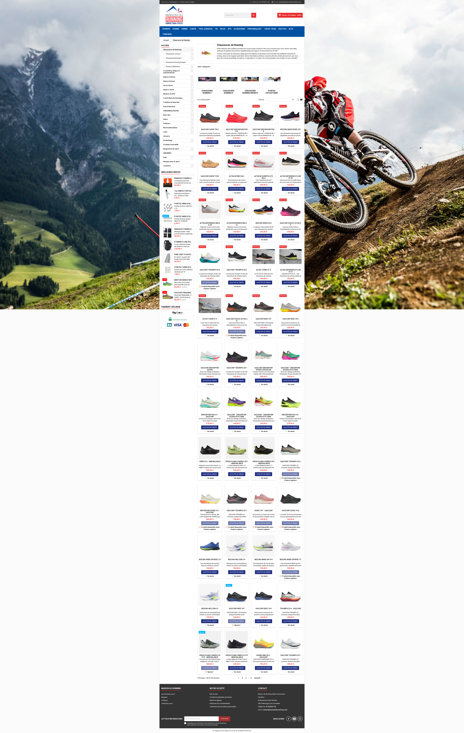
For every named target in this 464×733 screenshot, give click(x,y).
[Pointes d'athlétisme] (271, 79)
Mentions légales (216, 700)
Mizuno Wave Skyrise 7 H (210, 559)
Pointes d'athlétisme (173, 66)
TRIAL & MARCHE (205, 29)
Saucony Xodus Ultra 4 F (290, 224)
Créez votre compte (187, 2)
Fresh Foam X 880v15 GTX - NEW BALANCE (237, 656)
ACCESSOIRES (239, 29)
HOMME (176, 29)
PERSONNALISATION (171, 111)
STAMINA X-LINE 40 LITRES (183, 242)
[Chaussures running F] (207, 79)
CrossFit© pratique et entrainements (171, 72)
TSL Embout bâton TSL (183, 191)
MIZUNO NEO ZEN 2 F (209, 609)
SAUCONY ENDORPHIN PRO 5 (264, 130)
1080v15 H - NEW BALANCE (210, 461)
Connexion (173, 2)
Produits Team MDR (170, 144)
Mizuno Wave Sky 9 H (263, 559)
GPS (229, 29)
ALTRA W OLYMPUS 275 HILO (263, 177)
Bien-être (167, 115)
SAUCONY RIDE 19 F (263, 319)
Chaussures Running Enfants (176, 62)
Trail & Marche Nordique (172, 98)
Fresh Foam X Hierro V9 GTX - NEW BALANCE (209, 656)
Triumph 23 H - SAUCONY (290, 609)
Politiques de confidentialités (220, 703)
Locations (167, 166)
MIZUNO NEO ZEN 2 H (236, 559)
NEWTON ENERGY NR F (183, 280)
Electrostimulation (170, 128)
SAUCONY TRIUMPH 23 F (237, 511)
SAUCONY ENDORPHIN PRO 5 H (237, 130)
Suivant (258, 678)
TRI (216, 29)
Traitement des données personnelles (223, 707)
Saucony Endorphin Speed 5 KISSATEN (263, 369)
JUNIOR (193, 29)
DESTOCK (282, 29)
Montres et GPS (169, 94)
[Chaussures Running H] (228, 79)
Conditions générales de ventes (221, 697)
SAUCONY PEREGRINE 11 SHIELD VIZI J (183, 293)
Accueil (165, 45)
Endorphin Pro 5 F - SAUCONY (209, 416)
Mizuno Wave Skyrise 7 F (290, 559)
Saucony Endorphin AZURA (210, 369)
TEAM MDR (167, 34)
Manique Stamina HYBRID (183, 229)
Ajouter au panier (210, 142)
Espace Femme (169, 81)
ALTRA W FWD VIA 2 (236, 176)
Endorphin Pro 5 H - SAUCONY (290, 416)
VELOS (222, 29)
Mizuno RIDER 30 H (264, 223)
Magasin (164, 697)
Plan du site (214, 694)
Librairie (166, 136)
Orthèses (166, 123)
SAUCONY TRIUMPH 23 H (290, 461)
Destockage (167, 140)
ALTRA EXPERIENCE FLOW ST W (290, 177)
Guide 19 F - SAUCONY (263, 511)
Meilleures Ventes (170, 172)
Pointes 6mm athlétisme (183, 216)
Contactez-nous (166, 703)
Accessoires (168, 85)
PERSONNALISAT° (255, 29)
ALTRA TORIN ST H (263, 270)
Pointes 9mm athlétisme (183, 204)
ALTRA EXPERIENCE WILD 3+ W (210, 224)
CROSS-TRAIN (270, 29)
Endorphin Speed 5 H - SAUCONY (210, 511)
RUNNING (166, 29)
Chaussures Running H (173, 58)
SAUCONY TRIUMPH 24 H (210, 270)
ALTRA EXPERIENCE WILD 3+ (237, 224)
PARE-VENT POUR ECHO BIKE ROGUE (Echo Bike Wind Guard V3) (183, 254)
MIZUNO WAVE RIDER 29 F (290, 129)
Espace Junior (168, 90)
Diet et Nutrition (169, 106)
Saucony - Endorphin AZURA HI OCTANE (290, 369)
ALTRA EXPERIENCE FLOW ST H (290, 271)
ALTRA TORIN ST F (209, 319)
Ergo (165, 157)
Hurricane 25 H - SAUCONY (263, 656)
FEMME (184, 29)
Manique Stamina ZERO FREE (183, 178)
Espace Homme (169, 77)
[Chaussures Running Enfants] (250, 79)
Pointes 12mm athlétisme (183, 267)
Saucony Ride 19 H (290, 319)
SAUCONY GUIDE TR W (210, 176)
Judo (165, 132)
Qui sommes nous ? (168, 694)
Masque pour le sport (171, 161)
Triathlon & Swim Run (171, 102)
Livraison (164, 700)
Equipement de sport (171, 149)
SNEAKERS (167, 153)
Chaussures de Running (172, 50)
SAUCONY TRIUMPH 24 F (237, 368)
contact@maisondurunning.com (290, 2)
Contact (262, 688)
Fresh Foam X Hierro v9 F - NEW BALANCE (237, 462)
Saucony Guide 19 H (290, 511)
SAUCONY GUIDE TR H (210, 129)
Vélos (165, 119)
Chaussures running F (173, 54)
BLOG (291, 29)
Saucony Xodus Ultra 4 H (236, 320)
